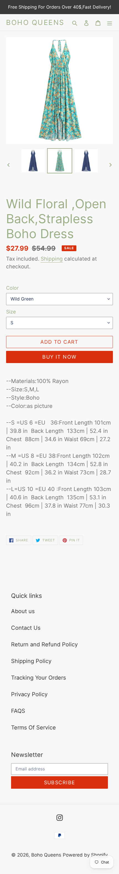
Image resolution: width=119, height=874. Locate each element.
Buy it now (59, 357)
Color (12, 288)
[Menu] (109, 22)
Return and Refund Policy (44, 644)
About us (23, 611)
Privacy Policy (29, 694)
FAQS (18, 711)
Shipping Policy (31, 661)
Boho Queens (35, 22)
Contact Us (25, 627)
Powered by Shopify (85, 855)
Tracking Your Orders (38, 677)
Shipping (52, 259)
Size (11, 312)
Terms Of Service (33, 727)
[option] (33, 161)
